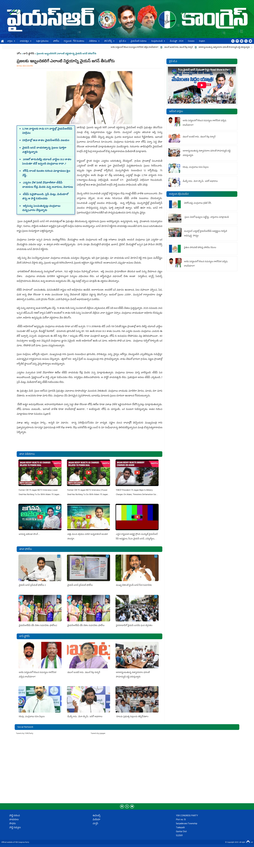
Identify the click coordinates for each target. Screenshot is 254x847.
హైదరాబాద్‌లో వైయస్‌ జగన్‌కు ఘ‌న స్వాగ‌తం (134, 626)
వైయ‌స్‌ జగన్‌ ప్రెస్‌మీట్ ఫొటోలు (80, 585)
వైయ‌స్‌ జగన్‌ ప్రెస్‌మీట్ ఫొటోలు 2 (32, 585)
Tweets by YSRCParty (24, 733)
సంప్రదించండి (156, 41)
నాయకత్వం (24, 41)
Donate (191, 41)
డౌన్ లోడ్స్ (108, 41)
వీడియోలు (93, 41)
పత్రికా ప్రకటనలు (42, 41)
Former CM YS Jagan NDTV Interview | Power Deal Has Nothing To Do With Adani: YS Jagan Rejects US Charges (87, 494)
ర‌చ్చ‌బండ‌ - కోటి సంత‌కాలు (74, 41)
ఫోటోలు (56, 41)
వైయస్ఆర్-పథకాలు (139, 41)
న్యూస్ (95, 824)
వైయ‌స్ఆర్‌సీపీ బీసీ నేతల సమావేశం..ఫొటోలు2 (38, 626)
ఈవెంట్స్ (96, 816)
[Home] (127, 19)
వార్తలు (10, 41)
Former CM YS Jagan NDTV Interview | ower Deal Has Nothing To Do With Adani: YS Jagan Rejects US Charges (39, 494)
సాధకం (12, 824)
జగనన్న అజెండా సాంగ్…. (29, 534)
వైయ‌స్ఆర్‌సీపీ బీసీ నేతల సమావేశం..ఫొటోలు (86, 626)
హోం (19, 54)
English (202, 41)
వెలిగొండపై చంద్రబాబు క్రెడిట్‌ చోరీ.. (198, 203)
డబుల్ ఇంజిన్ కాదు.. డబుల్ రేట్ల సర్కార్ (120, 47)
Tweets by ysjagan (98, 733)
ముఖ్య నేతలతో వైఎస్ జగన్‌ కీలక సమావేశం (134, 585)
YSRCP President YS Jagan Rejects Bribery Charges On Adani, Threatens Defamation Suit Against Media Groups (136, 494)
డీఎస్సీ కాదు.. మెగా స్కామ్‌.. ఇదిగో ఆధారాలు (84, 717)
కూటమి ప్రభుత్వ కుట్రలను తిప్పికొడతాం (132, 717)
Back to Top (248, 841)
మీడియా (96, 820)
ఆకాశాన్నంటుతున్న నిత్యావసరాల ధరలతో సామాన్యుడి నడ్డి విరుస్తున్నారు (165, 47)
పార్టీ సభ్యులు (15, 828)
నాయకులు (14, 820)
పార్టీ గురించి (14, 816)
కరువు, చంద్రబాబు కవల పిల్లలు (208, 47)
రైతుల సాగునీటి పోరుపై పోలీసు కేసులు (200, 248)
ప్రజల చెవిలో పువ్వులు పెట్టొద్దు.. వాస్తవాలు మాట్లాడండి (206, 217)
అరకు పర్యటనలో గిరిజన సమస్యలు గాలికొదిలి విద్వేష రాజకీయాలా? (76, 47)
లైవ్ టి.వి (122, 41)
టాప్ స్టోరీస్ (29, 54)
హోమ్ (2, 41)
